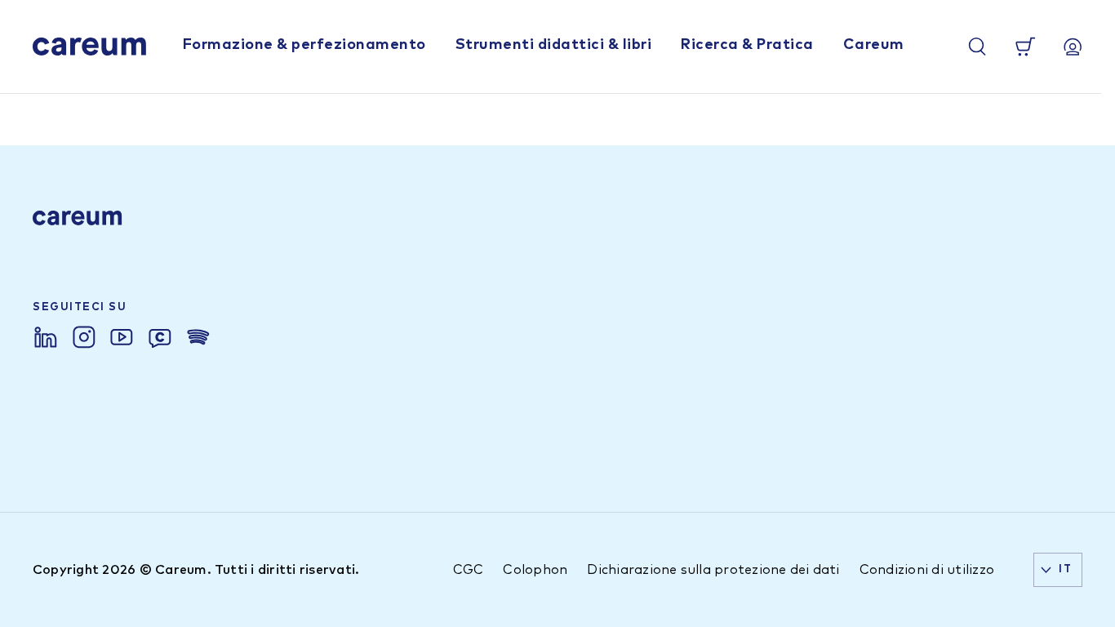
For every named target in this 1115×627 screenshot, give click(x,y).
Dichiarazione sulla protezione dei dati (713, 569)
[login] (1072, 46)
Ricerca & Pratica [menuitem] (747, 45)
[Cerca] (977, 46)
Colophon (535, 569)
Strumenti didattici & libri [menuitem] (553, 45)
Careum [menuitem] (873, 45)
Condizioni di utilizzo (927, 569)
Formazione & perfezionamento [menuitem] (304, 45)
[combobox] (1057, 570)
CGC (468, 569)
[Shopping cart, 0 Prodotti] (1025, 46)
